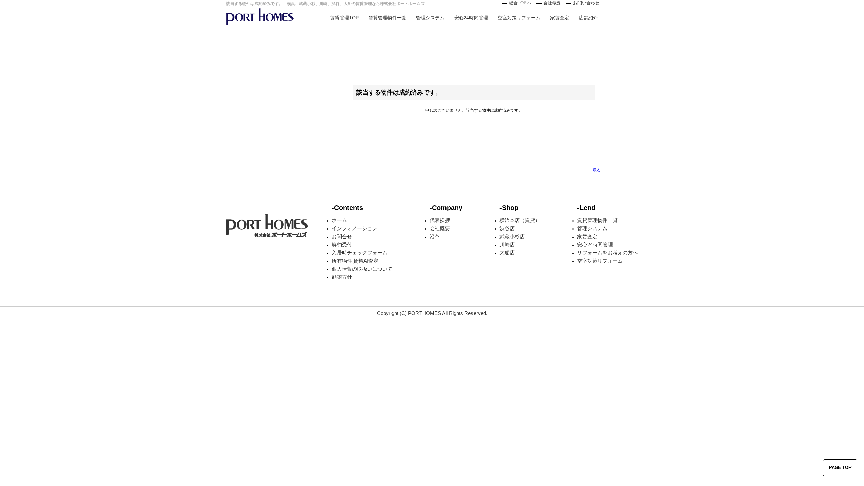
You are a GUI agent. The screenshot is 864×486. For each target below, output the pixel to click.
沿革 (435, 236)
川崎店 (507, 244)
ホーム (339, 220)
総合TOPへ (520, 2)
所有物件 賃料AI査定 (355, 261)
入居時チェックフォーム (359, 252)
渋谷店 (507, 228)
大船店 (507, 252)
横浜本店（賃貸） (520, 220)
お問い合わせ (586, 2)
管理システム (430, 17)
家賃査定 (559, 17)
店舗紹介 (588, 17)
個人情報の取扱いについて (362, 269)
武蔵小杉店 (512, 236)
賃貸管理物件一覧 (387, 17)
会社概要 (552, 2)
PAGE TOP (840, 467)
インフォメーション (354, 228)
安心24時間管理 (471, 17)
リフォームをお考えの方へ (607, 252)
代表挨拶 (440, 220)
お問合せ (342, 236)
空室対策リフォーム (519, 17)
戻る (597, 170)
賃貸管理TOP (344, 17)
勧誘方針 (342, 277)
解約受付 (342, 244)
